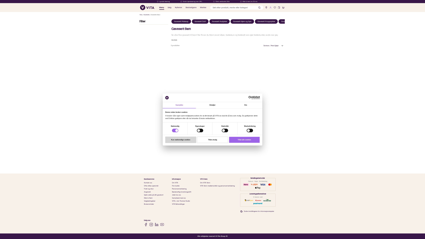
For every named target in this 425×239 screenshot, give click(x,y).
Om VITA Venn (205, 183)
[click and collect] (279, 7)
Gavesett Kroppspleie (266, 21)
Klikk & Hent (148, 198)
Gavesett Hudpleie (219, 21)
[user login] (270, 7)
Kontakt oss (148, 183)
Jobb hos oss (176, 195)
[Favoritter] (275, 7)
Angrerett (147, 192)
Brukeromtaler (149, 204)
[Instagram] (151, 224)
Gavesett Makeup (181, 21)
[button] (259, 7)
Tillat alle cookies (244, 140)
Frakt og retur (149, 189)
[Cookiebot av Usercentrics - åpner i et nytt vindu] (250, 97)
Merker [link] (203, 7)
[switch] (200, 130)
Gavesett (147, 14)
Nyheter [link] (178, 7)
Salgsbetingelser (149, 201)
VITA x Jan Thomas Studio (181, 201)
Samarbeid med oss (179, 198)
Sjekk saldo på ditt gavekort (153, 195)
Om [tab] (245, 105)
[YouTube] (162, 224)
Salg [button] (169, 7)
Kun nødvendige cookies (180, 140)
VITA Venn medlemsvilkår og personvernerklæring (217, 186)
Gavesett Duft (200, 21)
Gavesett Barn (155, 14)
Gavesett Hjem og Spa (242, 21)
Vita (141, 14)
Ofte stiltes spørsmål (151, 186)
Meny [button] (161, 7)
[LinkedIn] (156, 224)
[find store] (266, 7)
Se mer (174, 40)
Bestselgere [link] (191, 7)
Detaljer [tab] (213, 105)
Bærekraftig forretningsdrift (181, 192)
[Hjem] (147, 8)
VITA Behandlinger (178, 204)
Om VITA (175, 183)
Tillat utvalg (212, 140)
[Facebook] (146, 224)
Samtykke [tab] (179, 105)
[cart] (283, 7)
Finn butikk (176, 186)
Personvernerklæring (179, 189)
